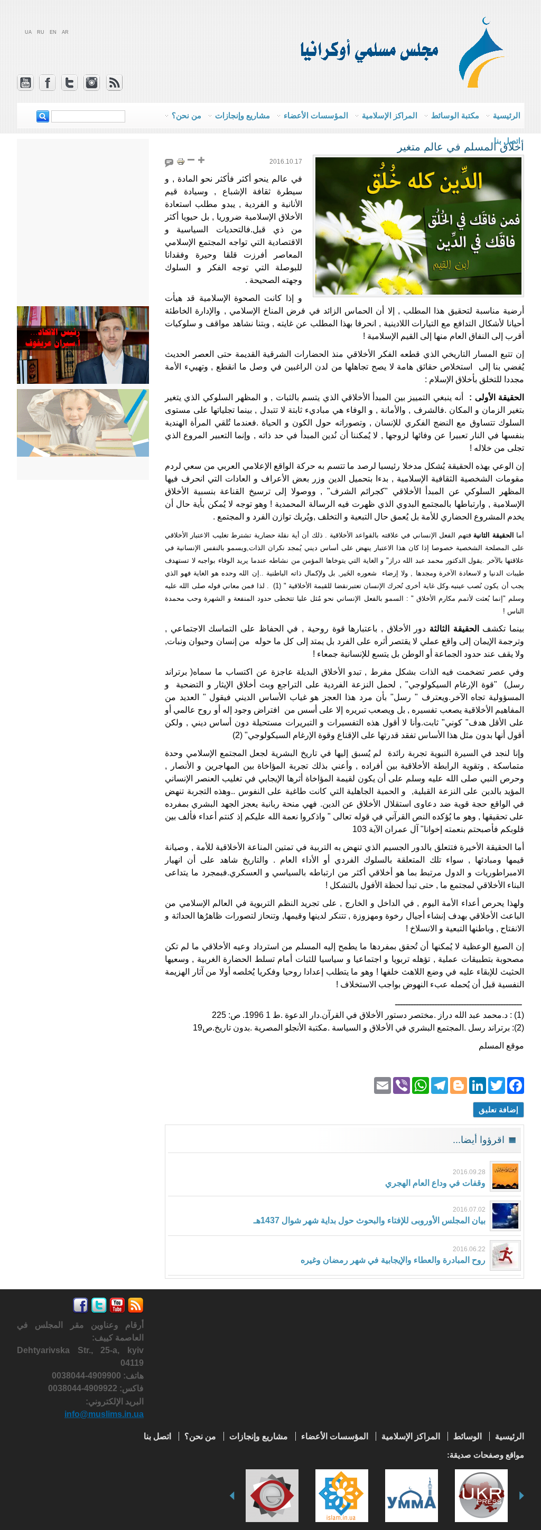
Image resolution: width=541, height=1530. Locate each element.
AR (65, 32)
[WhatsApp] (420, 1084)
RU (40, 32)
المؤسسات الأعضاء (334, 1436)
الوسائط (467, 1436)
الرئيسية (509, 1436)
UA (28, 32)
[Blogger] (458, 1084)
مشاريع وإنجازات (258, 1436)
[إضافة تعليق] (169, 161)
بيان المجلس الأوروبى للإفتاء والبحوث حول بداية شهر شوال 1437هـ (370, 1220)
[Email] (382, 1084)
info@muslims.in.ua (104, 1414)
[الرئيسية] (486, 84)
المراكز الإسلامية (410, 1436)
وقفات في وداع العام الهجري (435, 1182)
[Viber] (401, 1084)
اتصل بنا (507, 140)
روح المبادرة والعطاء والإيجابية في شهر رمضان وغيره (393, 1259)
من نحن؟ (200, 1436)
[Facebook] (515, 1084)
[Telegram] (439, 1084)
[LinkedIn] (477, 1084)
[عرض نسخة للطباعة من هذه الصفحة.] (180, 160)
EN (53, 32)
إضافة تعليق (498, 1109)
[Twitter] (496, 1084)
